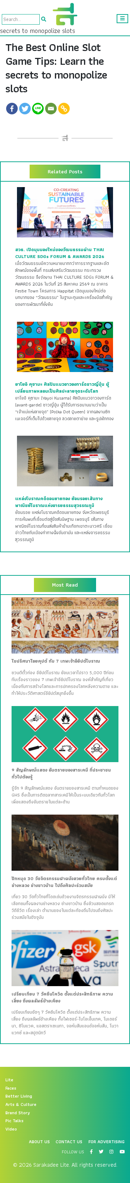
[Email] (51, 108)
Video (11, 1129)
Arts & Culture (20, 1104)
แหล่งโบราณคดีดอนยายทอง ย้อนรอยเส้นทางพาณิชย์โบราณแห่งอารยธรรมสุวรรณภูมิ (59, 502)
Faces (10, 1088)
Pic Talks (14, 1120)
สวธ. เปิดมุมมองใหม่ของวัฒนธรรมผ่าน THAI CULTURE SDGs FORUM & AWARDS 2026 (59, 253)
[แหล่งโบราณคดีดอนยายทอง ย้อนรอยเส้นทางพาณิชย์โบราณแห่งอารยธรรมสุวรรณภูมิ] (65, 460)
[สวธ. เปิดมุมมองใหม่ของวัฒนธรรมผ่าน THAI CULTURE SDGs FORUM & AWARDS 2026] (65, 211)
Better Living (18, 1096)
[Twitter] (25, 108)
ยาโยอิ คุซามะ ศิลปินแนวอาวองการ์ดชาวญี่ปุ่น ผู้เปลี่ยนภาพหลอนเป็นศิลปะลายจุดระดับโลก (62, 388)
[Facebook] (12, 108)
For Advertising (106, 1141)
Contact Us (69, 1141)
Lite (9, 1079)
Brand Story (17, 1112)
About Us (39, 1141)
